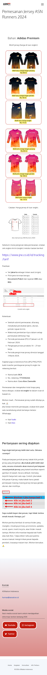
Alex (13, 423)
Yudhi (13, 419)
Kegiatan (17, 665)
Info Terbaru (35, 665)
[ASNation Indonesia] (6, 4)
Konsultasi (25, 665)
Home (10, 665)
